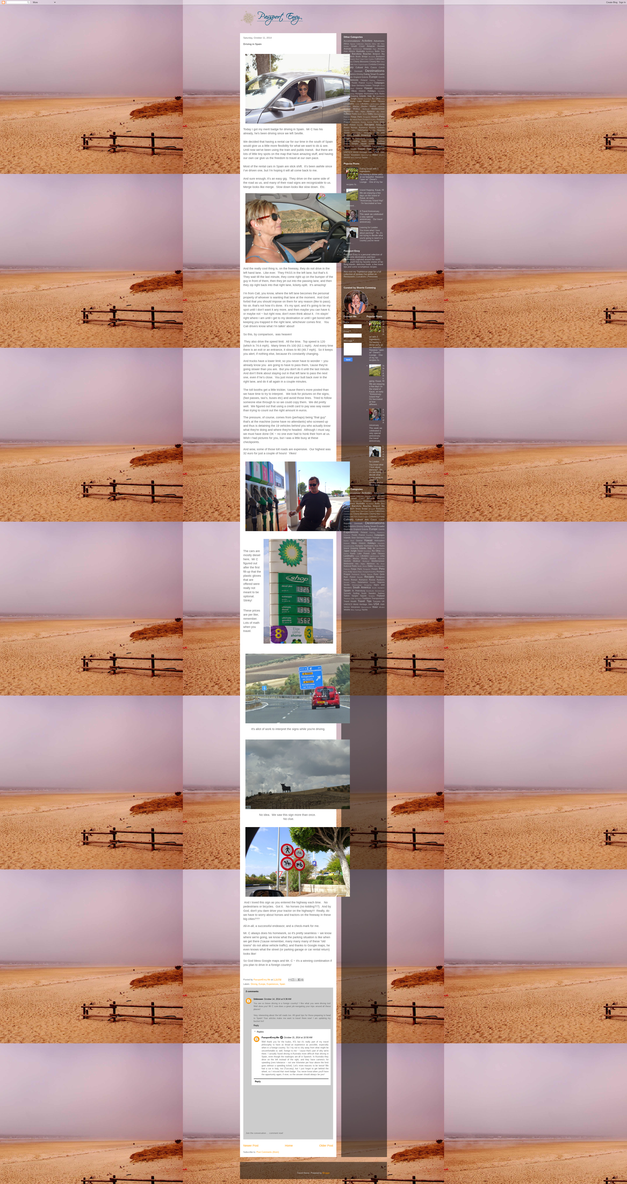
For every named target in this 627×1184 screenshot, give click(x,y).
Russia (372, 127)
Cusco (374, 67)
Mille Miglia (360, 111)
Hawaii (368, 88)
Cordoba (373, 64)
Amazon (371, 46)
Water (375, 155)
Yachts (365, 157)
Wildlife (347, 157)
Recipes (369, 124)
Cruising (381, 64)
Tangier (355, 144)
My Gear (381, 111)
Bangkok (347, 54)
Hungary (359, 93)
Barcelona (356, 54)
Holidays (372, 91)
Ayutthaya (370, 51)
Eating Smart (370, 74)
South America (361, 135)
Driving (254, 984)
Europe (262, 984)
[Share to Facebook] (299, 979)
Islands (362, 96)
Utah (382, 152)
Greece (359, 88)
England (357, 77)
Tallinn (347, 144)
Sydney (381, 141)
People (374, 117)
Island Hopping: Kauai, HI (372, 190)
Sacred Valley (350, 130)
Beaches (367, 54)
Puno (376, 122)
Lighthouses (374, 104)
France (362, 83)
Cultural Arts (362, 67)
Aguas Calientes (357, 44)
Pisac (360, 119)
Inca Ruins (380, 93)
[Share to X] (296, 979)
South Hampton (378, 135)
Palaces (347, 117)
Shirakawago (357, 133)
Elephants (348, 77)
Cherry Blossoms (361, 61)
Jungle (353, 98)
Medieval (365, 109)
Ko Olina (376, 98)
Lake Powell (363, 101)
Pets (345, 119)
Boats (358, 56)
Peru (382, 116)
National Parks (350, 114)
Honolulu (381, 91)
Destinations (375, 71)
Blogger (326, 1173)
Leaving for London (369, 227)
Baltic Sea (380, 51)
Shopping (367, 133)
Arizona (381, 49)
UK (383, 149)
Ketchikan (367, 99)
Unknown (258, 999)
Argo (374, 49)
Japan (346, 98)
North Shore (362, 114)
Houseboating (349, 94)
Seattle (372, 130)
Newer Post (250, 1145)
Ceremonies (348, 62)
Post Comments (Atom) (268, 1152)
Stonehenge (380, 139)
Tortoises (358, 146)
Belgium (376, 54)
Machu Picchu (360, 106)
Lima (382, 104)
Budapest (380, 56)
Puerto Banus (366, 122)
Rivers (346, 127)
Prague (347, 122)
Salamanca (363, 130)
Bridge (365, 56)
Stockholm (370, 139)
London (347, 106)
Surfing (356, 141)
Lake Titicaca (378, 101)
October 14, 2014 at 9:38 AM (277, 999)
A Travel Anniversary (369, 211)
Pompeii (366, 119)
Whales (382, 155)
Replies (260, 1032)
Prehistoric (356, 122)
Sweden (372, 141)
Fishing (372, 80)
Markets (347, 109)
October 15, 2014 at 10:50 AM (298, 1037)
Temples (372, 144)
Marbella (381, 106)
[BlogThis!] (293, 979)
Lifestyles (364, 104)
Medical (356, 109)
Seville (347, 133)
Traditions (366, 146)
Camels (346, 59)
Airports (368, 44)
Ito (374, 96)
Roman (354, 127)
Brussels (372, 57)
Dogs (346, 74)
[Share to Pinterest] (302, 979)
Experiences (272, 984)
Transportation (378, 146)
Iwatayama (380, 96)
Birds (352, 56)
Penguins (366, 117)
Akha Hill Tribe (378, 44)
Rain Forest (349, 125)
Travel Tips (364, 149)
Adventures (379, 41)
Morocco (371, 111)
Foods (354, 83)
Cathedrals (380, 59)
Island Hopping (351, 96)
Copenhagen (363, 64)
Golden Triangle (372, 85)
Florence (347, 83)
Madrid (373, 106)
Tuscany (376, 149)
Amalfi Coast (357, 46)
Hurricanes (369, 93)
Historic (362, 91)
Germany (360, 85)
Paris (359, 117)
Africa (346, 44)
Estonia (365, 77)
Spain (282, 984)
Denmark (358, 71)
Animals (347, 49)
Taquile (363, 144)
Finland (364, 80)
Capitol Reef (354, 59)
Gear (353, 85)
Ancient (381, 46)
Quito (382, 122)
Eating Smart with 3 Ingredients (369, 170)
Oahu (370, 114)
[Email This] (289, 979)
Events (381, 77)
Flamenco (381, 80)
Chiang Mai (374, 61)
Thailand (381, 143)
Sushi (363, 141)
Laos (357, 104)
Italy (370, 96)
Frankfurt (369, 83)
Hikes (354, 91)
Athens (352, 51)
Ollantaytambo (379, 114)
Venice (347, 155)
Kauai (360, 99)
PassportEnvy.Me (270, 1037)
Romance (363, 127)
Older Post (326, 1145)
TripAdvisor (362, 271)
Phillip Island (352, 119)
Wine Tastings (356, 158)
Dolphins (352, 74)
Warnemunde (366, 155)
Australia (360, 51)
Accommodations (352, 41)
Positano (381, 119)
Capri (362, 59)
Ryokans (381, 127)
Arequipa (367, 49)
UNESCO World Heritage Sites (358, 152)
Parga (353, 117)
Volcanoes (355, 155)
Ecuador (381, 74)
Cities (382, 62)
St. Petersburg (358, 138)
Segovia (381, 130)
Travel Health (350, 149)
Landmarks (349, 103)
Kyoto (352, 101)
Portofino (372, 119)
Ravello (360, 125)
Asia (346, 51)
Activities (367, 40)
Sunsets (347, 141)
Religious (380, 125)
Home (289, 1145)
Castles (371, 59)
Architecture (357, 49)
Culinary (349, 67)
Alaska (346, 46)
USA (376, 152)
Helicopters (379, 88)
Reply (256, 1025)
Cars (366, 59)
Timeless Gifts (349, 146)
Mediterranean (378, 109)
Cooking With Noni (351, 64)
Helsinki (346, 91)
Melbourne (348, 111)
